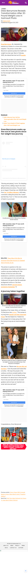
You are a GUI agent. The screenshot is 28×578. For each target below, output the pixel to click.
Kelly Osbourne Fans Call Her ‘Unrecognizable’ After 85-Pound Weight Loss (15, 119)
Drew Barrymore (6, 44)
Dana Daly (6, 21)
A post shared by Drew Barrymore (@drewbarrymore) (14, 178)
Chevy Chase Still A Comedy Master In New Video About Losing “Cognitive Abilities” (13, 494)
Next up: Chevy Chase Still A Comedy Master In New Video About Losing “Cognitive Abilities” (13, 446)
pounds (23, 55)
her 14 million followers (11, 192)
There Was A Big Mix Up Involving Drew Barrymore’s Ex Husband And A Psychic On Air (13, 260)
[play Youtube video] (14, 434)
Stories (4, 8)
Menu (3, 2)
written (14, 312)
